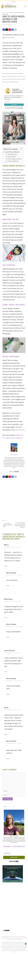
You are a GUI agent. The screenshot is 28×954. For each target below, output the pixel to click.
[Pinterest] (16, 472)
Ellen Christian (9, 37)
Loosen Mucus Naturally (12, 152)
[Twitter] (12, 472)
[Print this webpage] (15, 30)
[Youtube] (17, 472)
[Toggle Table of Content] (20, 149)
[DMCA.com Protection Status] (6, 930)
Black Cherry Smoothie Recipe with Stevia (8, 525)
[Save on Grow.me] (12, 30)
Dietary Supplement (13, 161)
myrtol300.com (19, 430)
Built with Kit (14, 861)
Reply (5, 566)
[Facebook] (10, 472)
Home (4, 12)
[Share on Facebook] (4, 30)
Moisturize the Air (12, 154)
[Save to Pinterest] (9, 30)
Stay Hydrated (11, 156)
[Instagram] (14, 472)
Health (7, 12)
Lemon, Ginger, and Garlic (15, 159)
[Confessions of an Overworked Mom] (8, 6)
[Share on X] (6, 30)
